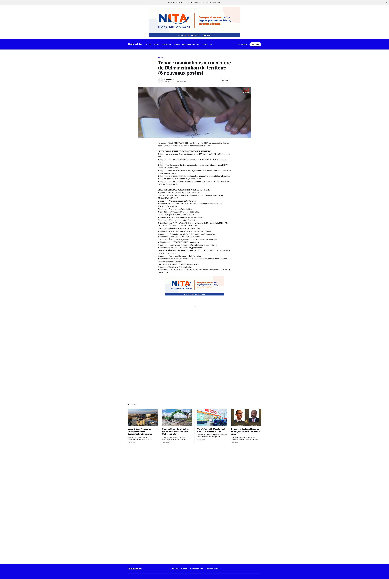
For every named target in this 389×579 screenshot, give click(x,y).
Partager (225, 80)
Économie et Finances (190, 44)
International (166, 44)
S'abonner (255, 44)
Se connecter (242, 44)
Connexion (174, 569)
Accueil (148, 44)
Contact (184, 569)
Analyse (204, 44)
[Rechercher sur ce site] (233, 44)
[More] (211, 44)
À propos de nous (196, 569)
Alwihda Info (135, 44)
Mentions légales (212, 569)
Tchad (156, 44)
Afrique (177, 44)
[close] (386, 2)
